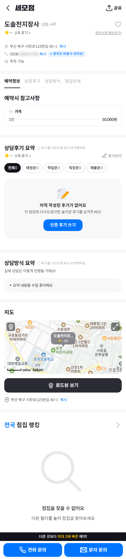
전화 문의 (37, 550)
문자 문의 (98, 550)
